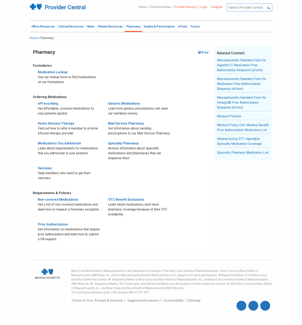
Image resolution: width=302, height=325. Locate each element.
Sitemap (194, 300)
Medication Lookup (52, 72)
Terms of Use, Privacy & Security (97, 300)
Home (143, 7)
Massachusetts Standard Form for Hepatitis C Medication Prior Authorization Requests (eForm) (241, 65)
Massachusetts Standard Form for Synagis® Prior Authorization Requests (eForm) (241, 102)
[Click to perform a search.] (268, 8)
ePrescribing (48, 103)
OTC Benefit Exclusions (126, 199)
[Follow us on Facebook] (241, 305)
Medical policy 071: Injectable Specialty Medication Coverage (239, 141)
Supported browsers (143, 300)
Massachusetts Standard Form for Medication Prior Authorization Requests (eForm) (241, 84)
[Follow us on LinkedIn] (265, 305)
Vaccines (45, 168)
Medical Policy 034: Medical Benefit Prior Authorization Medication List (243, 127)
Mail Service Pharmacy (126, 123)
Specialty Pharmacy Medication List (243, 152)
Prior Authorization (53, 224)
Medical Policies (229, 116)
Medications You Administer (59, 143)
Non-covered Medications (58, 199)
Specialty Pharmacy (123, 143)
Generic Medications (124, 103)
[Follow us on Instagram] (253, 305)
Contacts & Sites (160, 7)
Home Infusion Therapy (56, 123)
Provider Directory (185, 7)
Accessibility (173, 300)
